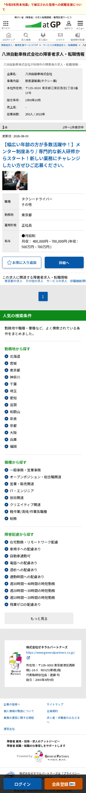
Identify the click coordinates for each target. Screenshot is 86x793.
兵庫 (13, 439)
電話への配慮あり (23, 562)
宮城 (13, 363)
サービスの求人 (56, 281)
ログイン (22, 784)
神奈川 (15, 377)
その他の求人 (34, 281)
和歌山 (15, 411)
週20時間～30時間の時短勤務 (32, 590)
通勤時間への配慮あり (27, 576)
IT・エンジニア (22, 490)
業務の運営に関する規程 (19, 718)
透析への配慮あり (23, 569)
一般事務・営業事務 (25, 469)
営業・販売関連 (22, 483)
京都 (13, 425)
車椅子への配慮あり (25, 548)
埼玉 (13, 390)
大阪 (13, 432)
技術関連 (17, 497)
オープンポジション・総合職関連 (35, 476)
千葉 (13, 383)
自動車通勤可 (20, 555)
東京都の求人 (13, 281)
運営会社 (9, 729)
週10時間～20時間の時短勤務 (32, 597)
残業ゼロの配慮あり (25, 604)
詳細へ (64, 262)
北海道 (15, 356)
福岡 (13, 446)
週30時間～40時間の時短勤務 (32, 583)
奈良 (13, 418)
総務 (13, 518)
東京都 (15, 370)
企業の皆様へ (12, 704)
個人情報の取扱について (19, 711)
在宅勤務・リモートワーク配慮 (34, 542)
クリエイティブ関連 (25, 504)
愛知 (13, 397)
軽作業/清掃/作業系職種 (28, 511)
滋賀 (13, 404)
